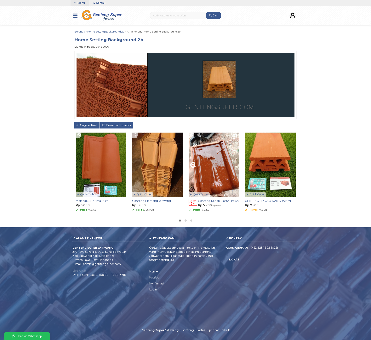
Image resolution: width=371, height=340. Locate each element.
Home (153, 271)
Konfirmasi (156, 283)
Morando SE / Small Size (92, 201)
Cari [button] (215, 15)
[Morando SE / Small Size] (101, 164)
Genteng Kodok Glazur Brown (218, 201)
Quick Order (87, 194)
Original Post (88, 125)
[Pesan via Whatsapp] (79, 135)
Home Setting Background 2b (105, 31)
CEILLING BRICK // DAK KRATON (268, 201)
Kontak (100, 2)
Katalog (154, 277)
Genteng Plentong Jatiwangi (151, 201)
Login (153, 289)
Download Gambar (118, 125)
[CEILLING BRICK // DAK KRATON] (270, 164)
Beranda (79, 31)
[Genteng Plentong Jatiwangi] (157, 164)
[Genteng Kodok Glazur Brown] (214, 164)
